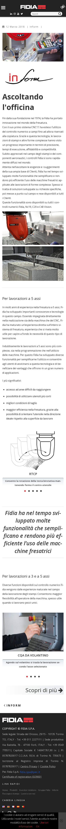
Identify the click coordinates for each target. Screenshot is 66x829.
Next (59, 49)
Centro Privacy (28, 766)
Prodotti (13, 790)
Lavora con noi (28, 793)
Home (5, 790)
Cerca (60, 14)
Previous (7, 49)
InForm (34, 26)
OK (37, 826)
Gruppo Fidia (44, 790)
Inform (55, 790)
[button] (25, 491)
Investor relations (27, 790)
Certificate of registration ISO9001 (22, 776)
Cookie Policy (48, 766)
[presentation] (6, 462)
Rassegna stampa (10, 793)
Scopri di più (41, 690)
